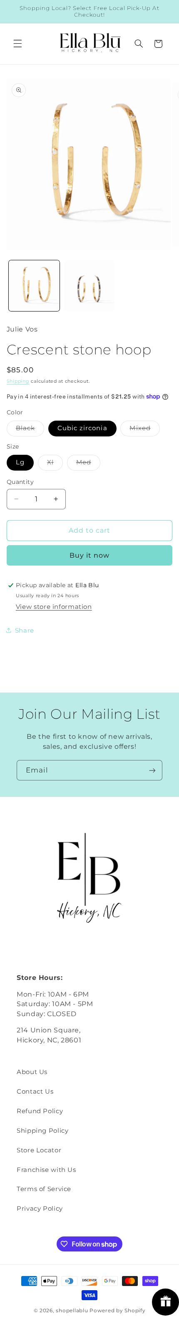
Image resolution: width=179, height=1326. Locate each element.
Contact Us (35, 1091)
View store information (54, 607)
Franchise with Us (46, 1170)
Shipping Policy (42, 1130)
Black (30, 430)
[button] (17, 43)
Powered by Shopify (117, 1311)
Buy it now (90, 555)
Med (88, 464)
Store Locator (39, 1150)
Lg (20, 462)
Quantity (20, 482)
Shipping (18, 381)
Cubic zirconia (82, 428)
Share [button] (24, 630)
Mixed (144, 430)
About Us (32, 1072)
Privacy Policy (40, 1208)
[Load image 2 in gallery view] (89, 285)
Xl (55, 464)
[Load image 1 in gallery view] (34, 285)
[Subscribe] (152, 770)
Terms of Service (44, 1189)
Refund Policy (40, 1111)
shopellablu (72, 1311)
